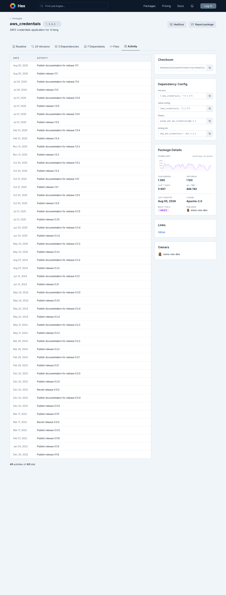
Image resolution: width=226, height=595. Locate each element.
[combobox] (73, 6)
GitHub (161, 232)
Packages (149, 6)
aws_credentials (25, 23)
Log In (208, 6)
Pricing (166, 6)
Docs (180, 6)
